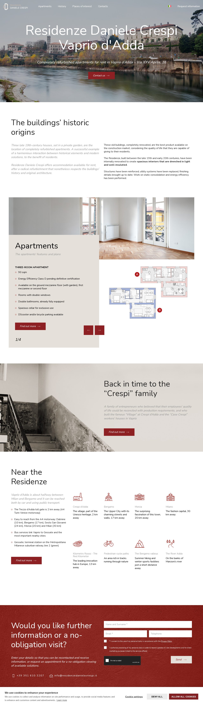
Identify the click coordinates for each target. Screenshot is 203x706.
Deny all (157, 696)
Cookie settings (134, 696)
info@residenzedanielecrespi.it (75, 675)
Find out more (28, 326)
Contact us (99, 75)
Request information (188, 6)
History (62, 6)
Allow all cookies (183, 696)
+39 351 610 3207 (30, 675)
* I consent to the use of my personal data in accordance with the (140, 641)
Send (179, 659)
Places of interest (82, 6)
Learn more (62, 700)
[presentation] (88, 330)
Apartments (45, 6)
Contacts (103, 6)
